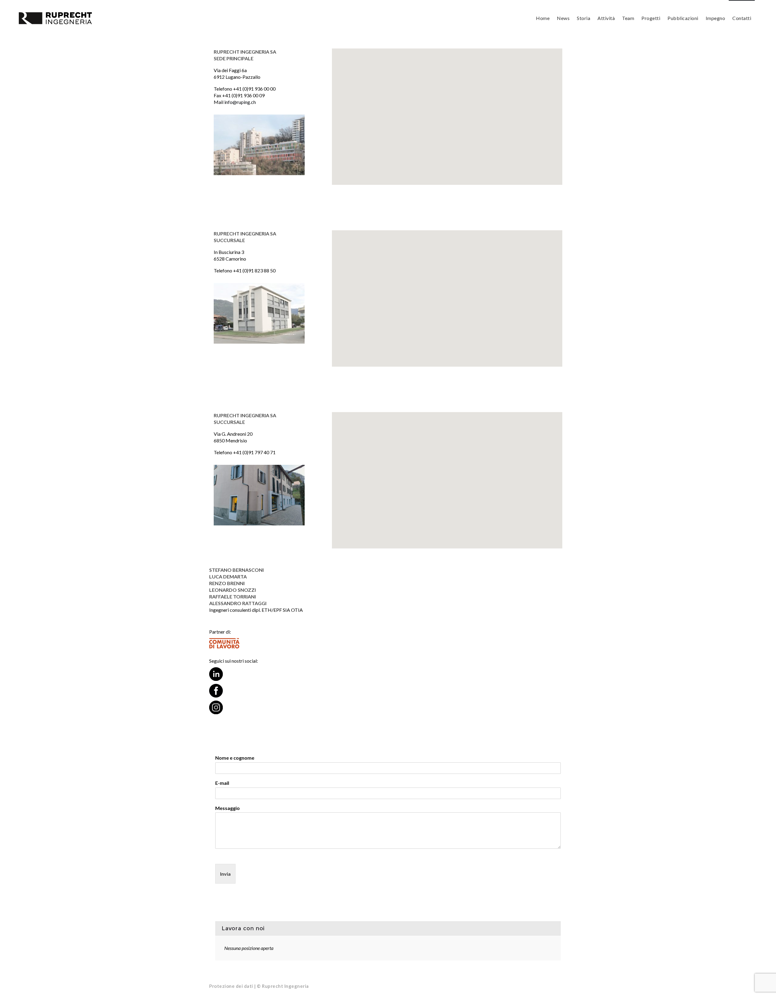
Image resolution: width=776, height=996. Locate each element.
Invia (225, 874)
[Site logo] (55, 18)
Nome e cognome (234, 758)
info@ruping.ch (240, 102)
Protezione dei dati (231, 986)
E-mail (222, 783)
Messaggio (227, 808)
